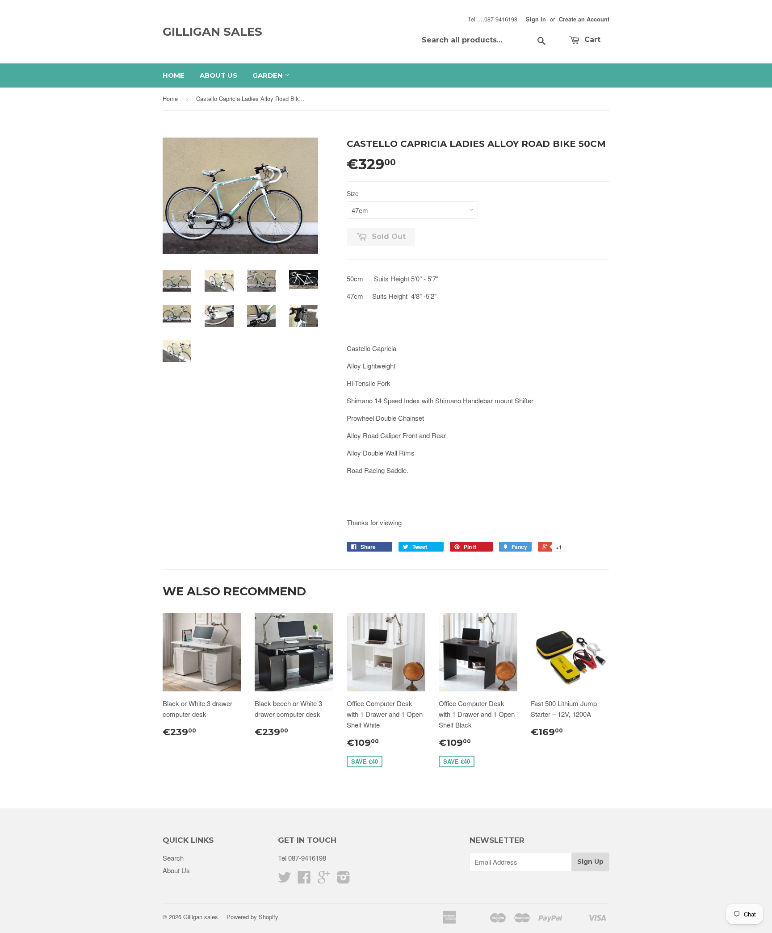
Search (173, 857)
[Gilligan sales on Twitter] (284, 879)
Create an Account (584, 19)
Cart (591, 39)
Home (174, 75)
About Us (218, 75)
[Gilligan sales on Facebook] (304, 879)
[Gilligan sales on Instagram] (343, 879)
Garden (268, 75)
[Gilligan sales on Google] (324, 879)
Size (353, 193)
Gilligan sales (212, 32)
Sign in (536, 19)
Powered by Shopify (252, 916)
